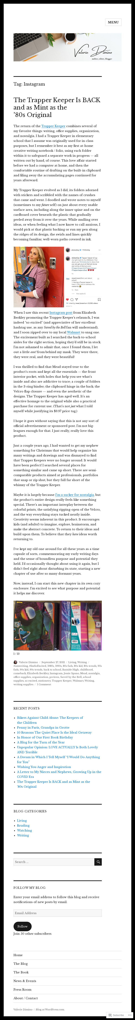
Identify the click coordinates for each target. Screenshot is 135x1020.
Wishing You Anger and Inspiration (44, 767)
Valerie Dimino (28, 662)
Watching (24, 830)
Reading (23, 825)
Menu (113, 22)
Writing (82, 662)
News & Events (25, 981)
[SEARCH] (98, 862)
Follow (23, 926)
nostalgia (94, 673)
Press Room (22, 989)
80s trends (90, 665)
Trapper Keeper (53, 126)
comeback (20, 673)
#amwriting (21, 665)
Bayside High (70, 669)
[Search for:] (54, 862)
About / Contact (26, 998)
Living (72, 662)
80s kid (78, 665)
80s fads (68, 665)
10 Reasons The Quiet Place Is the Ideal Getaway (54, 732)
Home (18, 955)
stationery (44, 680)
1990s (58, 665)
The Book (21, 972)
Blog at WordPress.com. (50, 1009)
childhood (86, 669)
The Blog (21, 963)
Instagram (56, 673)
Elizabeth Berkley (38, 673)
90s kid (24, 669)
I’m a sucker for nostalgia (74, 495)
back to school (52, 669)
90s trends (36, 669)
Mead (83, 673)
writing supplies (23, 684)
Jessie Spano (71, 673)
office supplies (22, 677)
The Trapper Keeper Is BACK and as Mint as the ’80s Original (57, 108)
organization (40, 677)
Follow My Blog (30, 888)
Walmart (73, 332)
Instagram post (61, 312)
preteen (54, 677)
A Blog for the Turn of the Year (41, 742)
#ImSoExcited (37, 665)
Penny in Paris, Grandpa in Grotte (43, 727)
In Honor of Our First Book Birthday (45, 737)
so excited (31, 680)
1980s (50, 665)
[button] (98, 624)
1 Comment (44, 684)
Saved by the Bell (71, 677)
